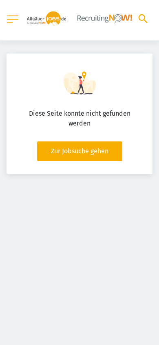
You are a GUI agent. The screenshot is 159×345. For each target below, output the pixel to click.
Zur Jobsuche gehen (79, 151)
